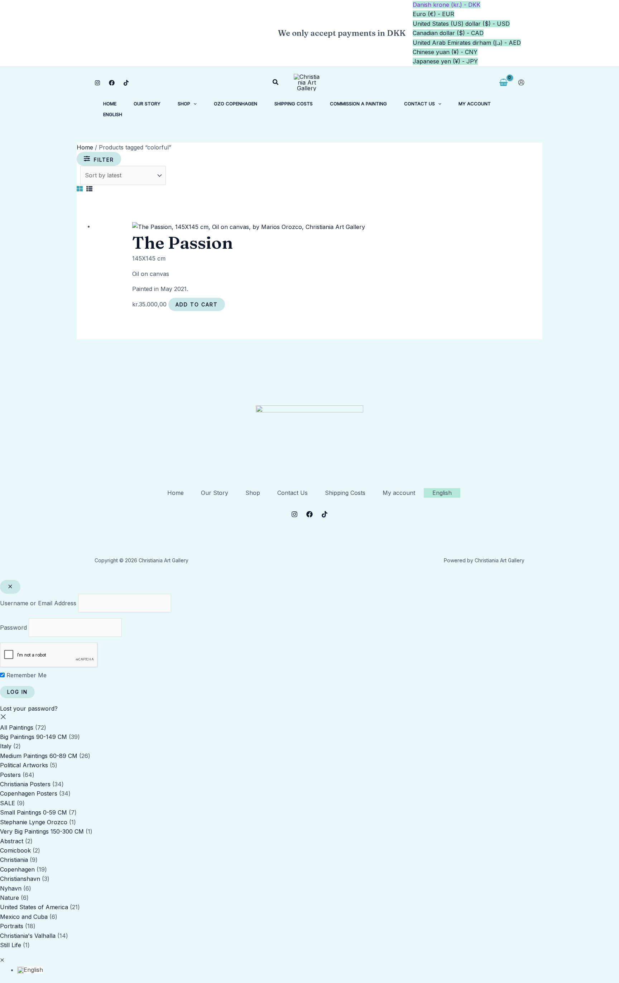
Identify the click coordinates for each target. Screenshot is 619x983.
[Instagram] (97, 83)
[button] (276, 82)
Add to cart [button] (197, 304)
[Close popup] (10, 587)
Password (13, 627)
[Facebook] (112, 83)
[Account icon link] (521, 82)
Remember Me (26, 675)
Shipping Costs (345, 492)
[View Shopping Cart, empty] (503, 82)
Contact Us (292, 492)
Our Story (214, 492)
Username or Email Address (38, 603)
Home (85, 147)
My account (399, 492)
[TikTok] (126, 83)
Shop (252, 492)
